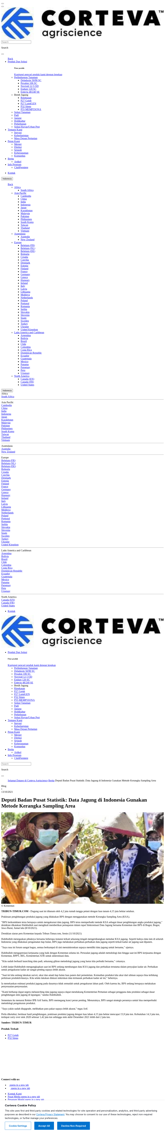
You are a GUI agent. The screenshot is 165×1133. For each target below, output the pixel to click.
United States (27, 384)
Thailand (25, 228)
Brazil (24, 341)
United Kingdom (29, 329)
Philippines (26, 219)
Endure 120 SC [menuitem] (28, 89)
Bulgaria (25, 254)
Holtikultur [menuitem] (19, 121)
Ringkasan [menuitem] (26, 97)
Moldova (25, 294)
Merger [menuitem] (18, 144)
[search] (2, 54)
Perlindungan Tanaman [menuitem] (26, 77)
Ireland (24, 283)
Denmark (25, 262)
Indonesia (7, 178)
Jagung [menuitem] (17, 118)
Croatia (24, 257)
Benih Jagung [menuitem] (21, 94)
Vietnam (25, 230)
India (23, 201)
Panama (25, 364)
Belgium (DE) (28, 251)
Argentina (26, 335)
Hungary (25, 280)
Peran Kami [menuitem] (14, 141)
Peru (23, 370)
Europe (18, 242)
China (24, 198)
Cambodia (26, 196)
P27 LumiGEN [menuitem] (28, 103)
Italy (23, 286)
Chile (23, 344)
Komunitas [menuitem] (19, 155)
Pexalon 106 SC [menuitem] (29, 83)
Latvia (24, 289)
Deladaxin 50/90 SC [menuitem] (31, 80)
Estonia (24, 265)
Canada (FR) (27, 381)
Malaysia (25, 213)
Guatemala (26, 358)
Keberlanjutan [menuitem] (21, 135)
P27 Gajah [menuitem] (26, 100)
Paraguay (25, 367)
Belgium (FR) (28, 245)
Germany (25, 274)
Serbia (24, 309)
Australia (25, 236)
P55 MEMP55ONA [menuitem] (31, 109)
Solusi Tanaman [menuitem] (22, 112)
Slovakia (25, 312)
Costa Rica (26, 350)
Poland (24, 300)
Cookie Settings (18, 1126)
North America (21, 376)
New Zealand (27, 239)
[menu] (2, 3)
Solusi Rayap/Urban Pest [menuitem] (27, 126)
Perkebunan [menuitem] (20, 123)
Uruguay (25, 373)
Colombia (26, 347)
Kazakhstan (27, 210)
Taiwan (24, 225)
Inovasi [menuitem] (18, 132)
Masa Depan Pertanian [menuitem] (25, 138)
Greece (24, 277)
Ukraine (25, 326)
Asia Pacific (20, 193)
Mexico (24, 361)
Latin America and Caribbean (29, 332)
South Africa (27, 190)
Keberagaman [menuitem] (21, 153)
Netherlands (27, 297)
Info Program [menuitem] (14, 164)
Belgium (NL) (28, 248)
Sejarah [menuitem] (18, 150)
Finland (24, 268)
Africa (17, 187)
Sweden (25, 320)
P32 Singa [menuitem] (26, 106)
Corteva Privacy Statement (50, 1114)
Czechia (25, 259)
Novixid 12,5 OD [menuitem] (30, 86)
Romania (25, 306)
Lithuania (25, 291)
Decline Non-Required (73, 1126)
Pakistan (25, 216)
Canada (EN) (27, 379)
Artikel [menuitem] (17, 161)
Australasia (19, 233)
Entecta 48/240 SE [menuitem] (30, 92)
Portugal (25, 303)
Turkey (24, 323)
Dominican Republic (31, 352)
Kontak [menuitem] (11, 173)
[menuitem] (38, 74)
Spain (23, 318)
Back (10, 58)
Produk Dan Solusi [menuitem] (17, 61)
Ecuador (25, 355)
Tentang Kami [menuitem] (15, 129)
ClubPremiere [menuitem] (21, 167)
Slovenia (25, 315)
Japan (23, 207)
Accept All (44, 1126)
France (24, 271)
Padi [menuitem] (16, 115)
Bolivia (24, 338)
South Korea (27, 222)
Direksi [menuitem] (18, 147)
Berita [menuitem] (11, 158)
